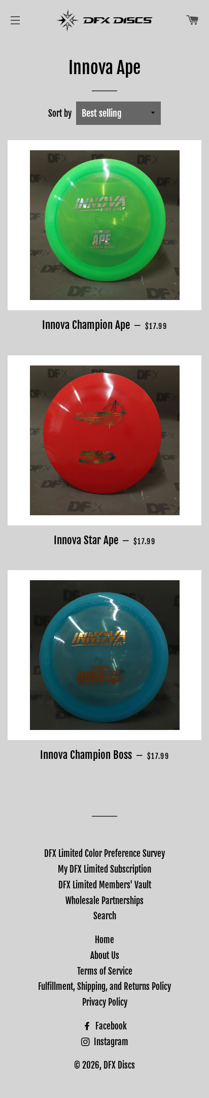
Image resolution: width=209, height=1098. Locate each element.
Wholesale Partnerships (104, 900)
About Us (104, 955)
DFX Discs (119, 1065)
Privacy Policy (104, 1002)
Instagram (110, 1042)
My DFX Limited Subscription (104, 869)
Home (104, 940)
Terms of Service (104, 971)
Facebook (110, 1026)
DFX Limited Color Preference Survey (104, 853)
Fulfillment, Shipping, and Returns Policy (104, 986)
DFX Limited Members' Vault (104, 885)
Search (104, 916)
